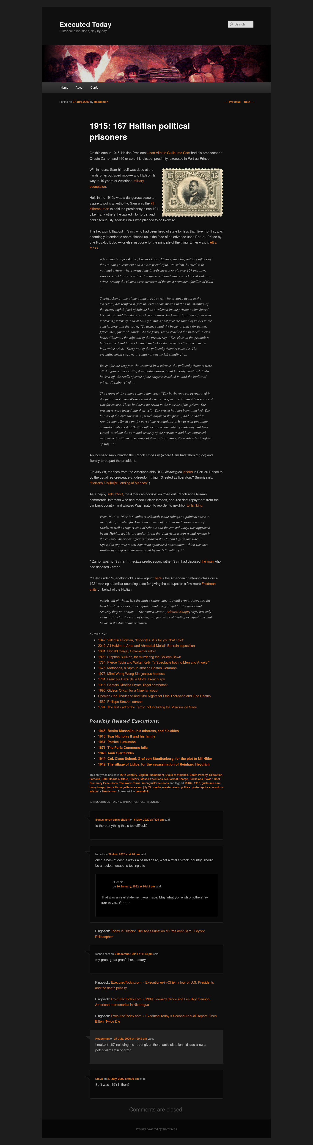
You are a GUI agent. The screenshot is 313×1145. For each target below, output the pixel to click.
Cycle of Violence (176, 775)
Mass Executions (151, 779)
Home (64, 87)
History (134, 779)
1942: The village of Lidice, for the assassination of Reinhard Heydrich (154, 764)
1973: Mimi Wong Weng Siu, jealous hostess (131, 673)
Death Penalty (198, 775)
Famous (95, 779)
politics (185, 787)
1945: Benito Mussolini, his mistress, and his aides (138, 730)
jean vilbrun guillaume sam (124, 787)
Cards (94, 87)
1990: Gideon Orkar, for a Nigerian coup (127, 690)
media (157, 787)
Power (208, 779)
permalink (142, 791)
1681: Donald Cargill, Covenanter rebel (127, 650)
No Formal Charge (176, 779)
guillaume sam (211, 783)
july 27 (147, 787)
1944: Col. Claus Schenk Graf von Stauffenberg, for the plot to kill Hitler (155, 758)
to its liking (194, 505)
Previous (233, 102)
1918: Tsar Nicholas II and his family (126, 736)
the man (207, 561)
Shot (217, 779)
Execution (215, 775)
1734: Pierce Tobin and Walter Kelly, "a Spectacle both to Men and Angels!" (153, 662)
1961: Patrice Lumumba (117, 741)
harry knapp (97, 787)
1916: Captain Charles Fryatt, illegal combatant (132, 684)
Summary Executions (104, 783)
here (158, 577)
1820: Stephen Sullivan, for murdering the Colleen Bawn (139, 656)
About (79, 87)
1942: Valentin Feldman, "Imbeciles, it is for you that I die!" (141, 639)
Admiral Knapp (178, 611)
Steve (99, 1079)
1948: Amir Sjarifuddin (116, 752)
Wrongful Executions (155, 783)
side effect (115, 493)
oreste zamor (171, 787)
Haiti (104, 779)
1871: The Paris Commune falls (123, 747)
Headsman (101, 102)
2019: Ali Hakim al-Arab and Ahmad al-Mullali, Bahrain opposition (146, 645)
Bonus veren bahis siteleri (112, 819)
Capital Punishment (151, 775)
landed (188, 471)
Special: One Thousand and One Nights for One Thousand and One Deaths (154, 695)
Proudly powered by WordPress (156, 1129)
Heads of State (118, 779)
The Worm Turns (129, 783)
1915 (197, 783)
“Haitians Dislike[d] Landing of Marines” (119, 482)
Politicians (196, 779)
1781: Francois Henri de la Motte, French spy (131, 678)
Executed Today (85, 24)
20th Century (128, 775)
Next (249, 102)
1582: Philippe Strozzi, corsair (120, 701)
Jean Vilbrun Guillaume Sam (169, 152)
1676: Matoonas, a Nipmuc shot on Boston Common (137, 667)
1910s (188, 783)
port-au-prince (201, 787)
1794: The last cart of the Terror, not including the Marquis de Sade (147, 706)
